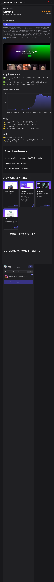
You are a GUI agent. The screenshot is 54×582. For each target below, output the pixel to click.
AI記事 (15, 2)
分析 (24, 2)
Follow (30, 266)
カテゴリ (20, 2)
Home (4, 8)
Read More (6, 38)
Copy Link (30, 271)
